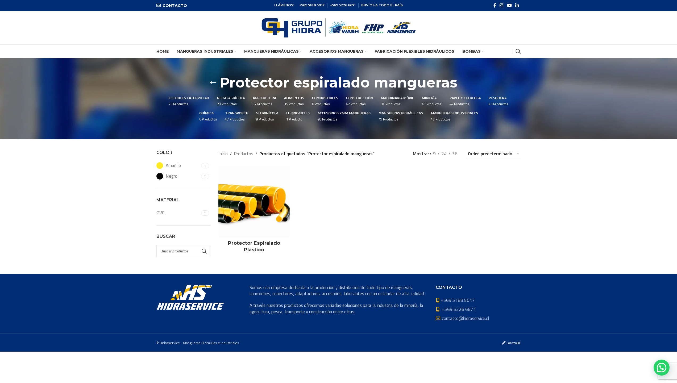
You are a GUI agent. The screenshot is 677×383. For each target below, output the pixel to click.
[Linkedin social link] (517, 5)
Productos (243, 153)
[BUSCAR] (204, 251)
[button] (662, 368)
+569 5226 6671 (343, 5)
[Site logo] (338, 27)
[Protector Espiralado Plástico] (254, 202)
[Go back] (213, 82)
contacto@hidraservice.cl (465, 318)
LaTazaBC (513, 342)
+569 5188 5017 (312, 5)
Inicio (223, 153)
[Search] (518, 51)
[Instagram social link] (501, 5)
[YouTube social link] (509, 5)
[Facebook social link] (495, 5)
